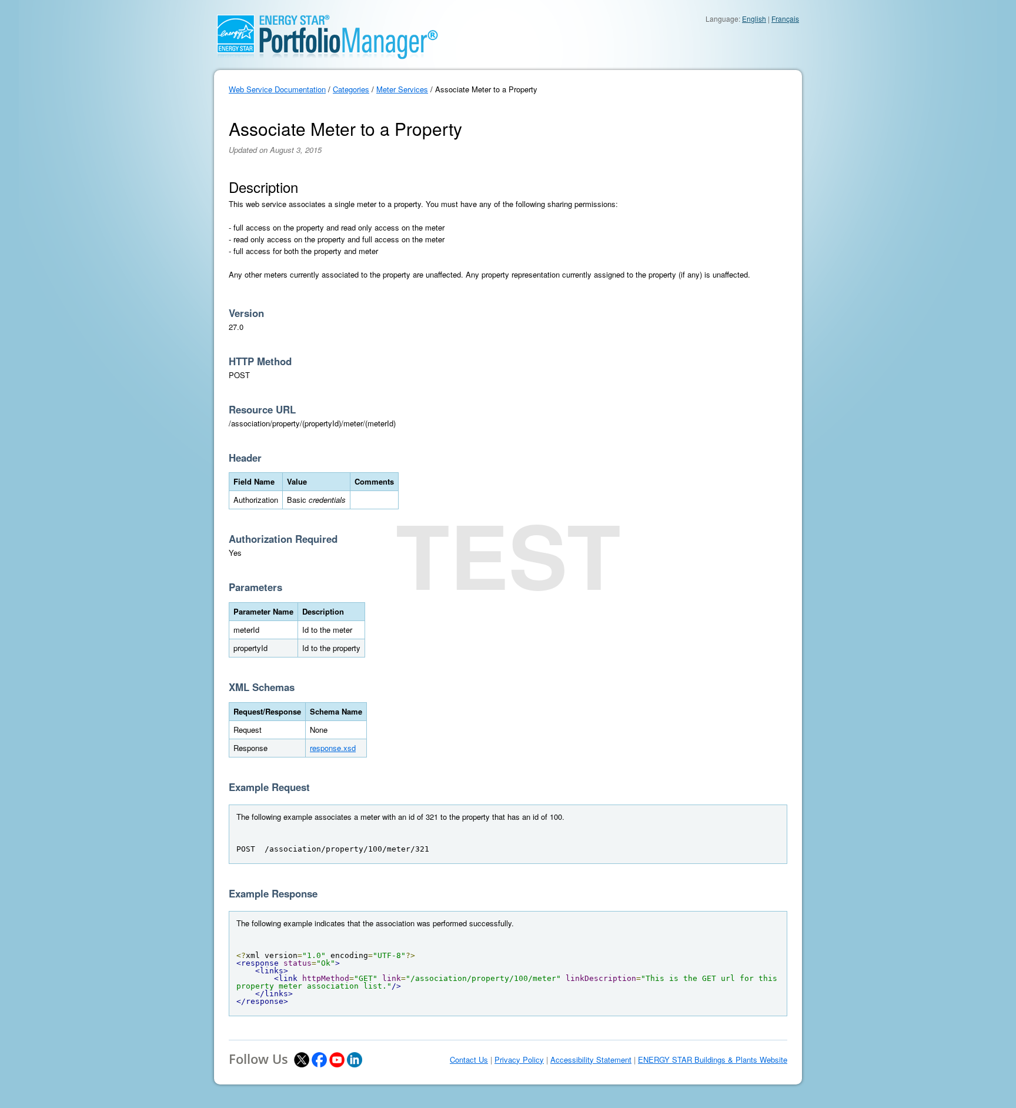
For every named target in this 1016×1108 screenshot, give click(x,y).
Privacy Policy (519, 1059)
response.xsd (333, 747)
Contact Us (469, 1059)
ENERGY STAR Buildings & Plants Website (712, 1059)
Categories (351, 89)
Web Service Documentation (277, 89)
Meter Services (402, 89)
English (754, 19)
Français (785, 19)
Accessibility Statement (590, 1059)
